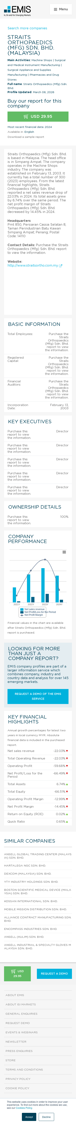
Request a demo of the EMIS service (38, 696)
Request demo (17, 1023)
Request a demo (54, 973)
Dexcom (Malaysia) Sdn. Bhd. (27, 873)
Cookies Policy (24, 1107)
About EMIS (14, 995)
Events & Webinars (21, 1032)
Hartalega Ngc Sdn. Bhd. (25, 865)
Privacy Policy (17, 1079)
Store (10, 1060)
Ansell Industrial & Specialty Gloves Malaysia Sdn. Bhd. (37, 947)
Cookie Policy (17, 1088)
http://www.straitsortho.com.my (33, 265)
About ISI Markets (20, 1004)
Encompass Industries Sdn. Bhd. (30, 929)
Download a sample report (25, 137)
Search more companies (27, 28)
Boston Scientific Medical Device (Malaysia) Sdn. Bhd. (37, 892)
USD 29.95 (40, 117)
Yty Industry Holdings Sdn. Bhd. (31, 881)
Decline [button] (46, 1117)
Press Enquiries (19, 1051)
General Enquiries (21, 1013)
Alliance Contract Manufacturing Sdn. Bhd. (37, 919)
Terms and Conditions (24, 1069)
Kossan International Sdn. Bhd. (31, 901)
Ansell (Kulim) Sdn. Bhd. (24, 937)
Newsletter (15, 1041)
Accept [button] (29, 1117)
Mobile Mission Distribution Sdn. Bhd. (35, 909)
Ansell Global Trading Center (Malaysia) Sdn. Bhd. (38, 856)
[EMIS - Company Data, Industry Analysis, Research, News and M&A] (17, 11)
